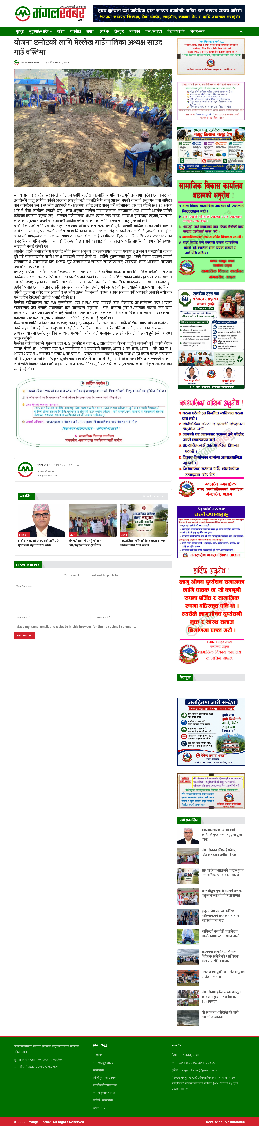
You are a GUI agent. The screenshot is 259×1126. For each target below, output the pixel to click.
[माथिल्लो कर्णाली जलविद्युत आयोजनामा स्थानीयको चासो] (188, 937)
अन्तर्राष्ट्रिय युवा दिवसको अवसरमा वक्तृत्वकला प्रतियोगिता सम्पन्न (223, 893)
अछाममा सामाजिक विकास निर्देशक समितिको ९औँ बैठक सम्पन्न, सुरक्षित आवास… (220, 956)
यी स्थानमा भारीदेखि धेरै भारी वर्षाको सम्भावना (220, 1015)
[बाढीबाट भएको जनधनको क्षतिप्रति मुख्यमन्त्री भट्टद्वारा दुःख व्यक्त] (41, 520)
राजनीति (75, 31)
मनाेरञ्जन (135, 31)
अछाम (73, 535)
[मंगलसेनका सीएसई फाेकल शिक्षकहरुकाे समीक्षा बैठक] (92, 520)
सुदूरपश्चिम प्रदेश (39, 31)
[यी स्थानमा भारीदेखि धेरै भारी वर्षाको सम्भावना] (188, 1018)
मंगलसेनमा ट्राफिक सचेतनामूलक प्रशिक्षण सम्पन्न (223, 974)
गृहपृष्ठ (20, 31)
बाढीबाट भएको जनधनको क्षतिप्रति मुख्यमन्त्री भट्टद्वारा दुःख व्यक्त (222, 834)
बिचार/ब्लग (197, 31)
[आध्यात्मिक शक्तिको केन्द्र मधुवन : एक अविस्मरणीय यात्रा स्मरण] (144, 520)
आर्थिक (104, 31)
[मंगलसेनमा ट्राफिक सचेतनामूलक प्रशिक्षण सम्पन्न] (188, 978)
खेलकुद (119, 31)
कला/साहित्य (153, 31)
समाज (90, 31)
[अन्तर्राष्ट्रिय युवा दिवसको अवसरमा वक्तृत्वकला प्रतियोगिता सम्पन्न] (188, 896)
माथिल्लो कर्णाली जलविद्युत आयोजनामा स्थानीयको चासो (220, 934)
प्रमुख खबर (24, 535)
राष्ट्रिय (61, 31)
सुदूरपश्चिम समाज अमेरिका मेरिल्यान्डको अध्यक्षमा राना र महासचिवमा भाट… (220, 915)
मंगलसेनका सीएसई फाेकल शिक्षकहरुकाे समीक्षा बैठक (219, 852)
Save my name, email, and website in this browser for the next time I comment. (76, 626)
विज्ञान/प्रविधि (176, 31)
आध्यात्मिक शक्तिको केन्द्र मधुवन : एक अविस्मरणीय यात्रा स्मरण (223, 873)
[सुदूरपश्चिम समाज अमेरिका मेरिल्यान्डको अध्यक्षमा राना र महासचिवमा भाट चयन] (188, 917)
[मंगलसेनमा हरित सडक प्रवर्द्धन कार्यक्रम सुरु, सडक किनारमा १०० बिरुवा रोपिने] (188, 998)
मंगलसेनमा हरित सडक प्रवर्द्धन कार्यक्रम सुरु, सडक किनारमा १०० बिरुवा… (221, 997)
